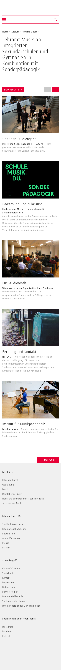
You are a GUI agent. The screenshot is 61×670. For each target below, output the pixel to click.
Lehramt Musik (29, 31)
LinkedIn (6, 636)
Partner (6, 547)
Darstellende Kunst (12, 493)
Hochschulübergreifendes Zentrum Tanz (23, 498)
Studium (15, 31)
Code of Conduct (11, 568)
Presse (5, 542)
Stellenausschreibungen (14, 601)
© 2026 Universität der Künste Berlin (18, 649)
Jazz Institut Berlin (12, 503)
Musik (5, 489)
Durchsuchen (12, 89)
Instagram (7, 626)
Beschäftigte (8, 533)
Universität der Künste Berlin (14, 6)
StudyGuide (50, 459)
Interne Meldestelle (12, 596)
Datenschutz (8, 587)
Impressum (8, 582)
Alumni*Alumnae (11, 538)
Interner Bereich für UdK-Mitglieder (21, 605)
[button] (55, 19)
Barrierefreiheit (10, 591)
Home (5, 31)
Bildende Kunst (10, 479)
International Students (14, 528)
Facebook (7, 631)
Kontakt (6, 577)
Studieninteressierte (12, 524)
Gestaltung (8, 484)
